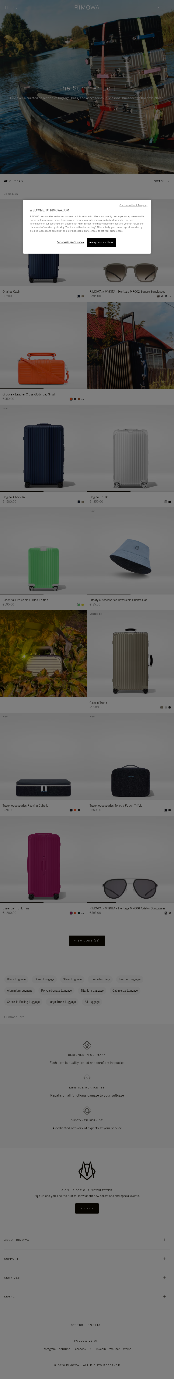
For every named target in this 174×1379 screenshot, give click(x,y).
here (80, 223)
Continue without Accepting (133, 205)
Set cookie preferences (70, 242)
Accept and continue (101, 242)
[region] (87, 227)
